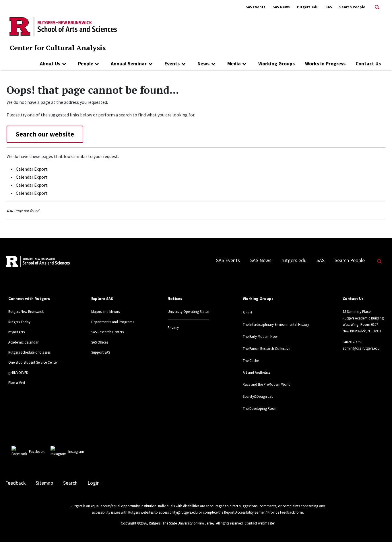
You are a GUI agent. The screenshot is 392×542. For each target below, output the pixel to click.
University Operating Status (188, 311)
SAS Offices (99, 342)
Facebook (36, 451)
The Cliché (251, 360)
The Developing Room (260, 408)
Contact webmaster (259, 523)
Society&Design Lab (258, 396)
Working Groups (276, 64)
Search (70, 483)
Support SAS (100, 352)
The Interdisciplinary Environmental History (276, 324)
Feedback (15, 483)
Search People (352, 7)
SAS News (281, 7)
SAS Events (255, 7)
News (203, 64)
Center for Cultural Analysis (58, 47)
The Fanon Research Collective (266, 348)
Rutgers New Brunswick (26, 311)
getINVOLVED (18, 372)
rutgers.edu (308, 7)
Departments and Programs (112, 321)
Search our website (45, 134)
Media (234, 64)
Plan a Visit (16, 382)
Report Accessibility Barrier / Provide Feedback (259, 512)
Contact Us (368, 64)
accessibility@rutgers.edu (178, 512)
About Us (50, 64)
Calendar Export (32, 169)
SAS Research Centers (107, 332)
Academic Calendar (23, 342)
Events (172, 64)
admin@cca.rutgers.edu (361, 348)
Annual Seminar (129, 64)
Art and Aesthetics (256, 372)
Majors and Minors (105, 311)
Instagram (76, 451)
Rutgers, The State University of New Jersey (181, 523)
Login (94, 483)
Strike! (247, 312)
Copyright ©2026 (134, 523)
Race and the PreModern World (266, 384)
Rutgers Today (19, 321)
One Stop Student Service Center (33, 362)
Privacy (173, 327)
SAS (328, 7)
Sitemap (44, 483)
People (85, 64)
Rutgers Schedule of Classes (29, 352)
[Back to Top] (379, 528)
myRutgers (16, 332)
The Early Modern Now (260, 336)
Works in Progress (325, 64)
